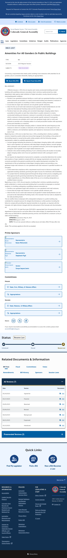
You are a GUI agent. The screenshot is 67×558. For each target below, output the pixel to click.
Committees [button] (23, 41)
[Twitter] (20, 321)
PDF (63, 393)
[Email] (13, 321)
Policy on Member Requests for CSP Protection (40, 512)
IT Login (37, 518)
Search (63, 31)
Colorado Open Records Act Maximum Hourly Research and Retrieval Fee (7, 508)
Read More (57, 9)
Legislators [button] (14, 41)
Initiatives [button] (32, 41)
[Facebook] (26, 321)
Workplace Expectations (22, 525)
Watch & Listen (61, 22)
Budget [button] (40, 41)
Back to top (60, 480)
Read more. (56, 4)
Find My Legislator (46, 22)
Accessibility (5, 493)
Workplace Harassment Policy (23, 531)
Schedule (20, 22)
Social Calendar (40, 500)
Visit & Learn (31, 22)
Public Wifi (21, 520)
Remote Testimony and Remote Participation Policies (23, 502)
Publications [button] (54, 41)
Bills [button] (2, 41)
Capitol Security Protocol (6, 498)
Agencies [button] (63, 41)
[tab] (6, 367)
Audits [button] (46, 41)
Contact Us (57, 504)
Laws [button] (7, 41)
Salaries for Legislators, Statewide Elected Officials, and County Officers (7, 529)
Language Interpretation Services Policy (22, 493)
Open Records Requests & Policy (23, 511)
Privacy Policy (22, 516)
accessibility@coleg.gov (12, 329)
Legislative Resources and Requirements (6, 518)
